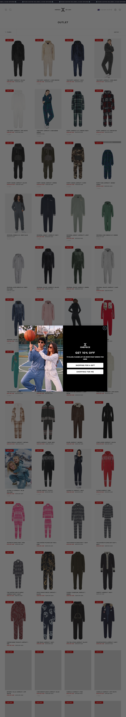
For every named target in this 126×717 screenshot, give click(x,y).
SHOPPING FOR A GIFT (85, 365)
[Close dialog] (105, 328)
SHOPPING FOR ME (85, 372)
